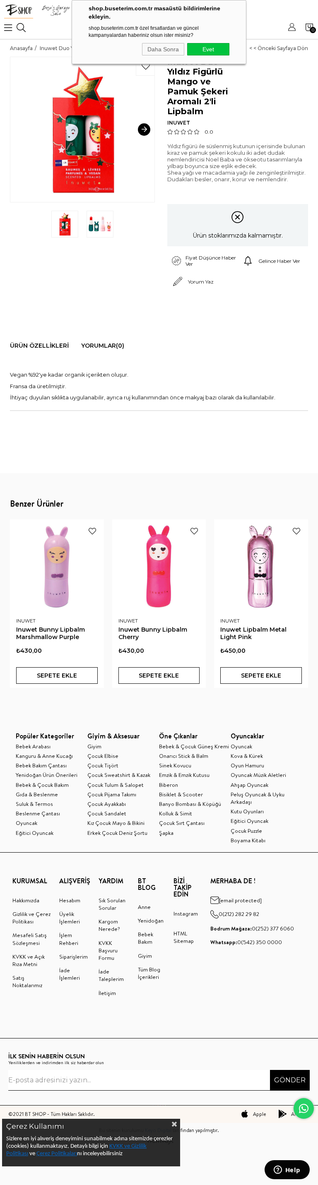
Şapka (166, 832)
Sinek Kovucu (175, 765)
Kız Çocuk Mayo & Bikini (116, 823)
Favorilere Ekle (92, 531)
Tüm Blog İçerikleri (149, 973)
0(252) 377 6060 (252, 928)
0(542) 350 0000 (246, 942)
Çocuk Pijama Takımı (111, 794)
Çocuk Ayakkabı (106, 804)
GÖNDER (290, 1080)
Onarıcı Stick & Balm (183, 756)
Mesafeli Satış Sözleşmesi (29, 938)
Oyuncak (26, 823)
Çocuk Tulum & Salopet (115, 784)
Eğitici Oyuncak (34, 832)
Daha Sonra (163, 49)
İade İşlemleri (69, 973)
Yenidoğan (151, 920)
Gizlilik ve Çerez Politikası (31, 917)
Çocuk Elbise (102, 756)
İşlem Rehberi (68, 938)
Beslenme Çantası (38, 813)
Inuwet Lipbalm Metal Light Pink (253, 633)
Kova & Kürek (247, 756)
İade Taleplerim (111, 975)
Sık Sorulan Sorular (112, 904)
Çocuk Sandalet (106, 813)
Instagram (185, 913)
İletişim (107, 993)
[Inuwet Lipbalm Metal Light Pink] (261, 566)
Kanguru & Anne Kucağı (44, 756)
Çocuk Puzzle (246, 830)
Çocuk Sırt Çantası (182, 823)
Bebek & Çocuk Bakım (42, 784)
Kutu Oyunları (247, 811)
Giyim (94, 746)
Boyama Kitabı (248, 840)
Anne (144, 907)
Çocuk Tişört (102, 765)
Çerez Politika (53, 1154)
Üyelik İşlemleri (69, 917)
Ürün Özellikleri (39, 345)
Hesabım (69, 900)
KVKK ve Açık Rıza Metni (28, 960)
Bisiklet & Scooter (181, 794)
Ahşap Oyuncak (249, 784)
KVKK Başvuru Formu (108, 950)
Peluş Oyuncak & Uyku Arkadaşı (257, 798)
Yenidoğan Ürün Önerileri (46, 775)
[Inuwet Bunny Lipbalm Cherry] (159, 566)
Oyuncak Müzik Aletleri (258, 775)
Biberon (168, 784)
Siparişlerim (73, 956)
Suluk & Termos (34, 804)
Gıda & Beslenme (37, 794)
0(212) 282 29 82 (239, 914)
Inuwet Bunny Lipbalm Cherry (152, 633)
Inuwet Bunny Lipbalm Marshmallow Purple (50, 633)
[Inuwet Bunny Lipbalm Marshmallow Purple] (57, 566)
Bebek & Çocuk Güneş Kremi (194, 746)
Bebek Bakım (145, 937)
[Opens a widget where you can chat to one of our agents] (287, 1170)
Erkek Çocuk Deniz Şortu (117, 832)
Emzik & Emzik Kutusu (184, 775)
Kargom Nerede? (109, 925)
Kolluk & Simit (175, 813)
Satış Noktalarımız (27, 981)
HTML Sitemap (183, 937)
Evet (208, 49)
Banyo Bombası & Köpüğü (190, 804)
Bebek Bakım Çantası (41, 765)
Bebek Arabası (33, 746)
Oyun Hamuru (247, 765)
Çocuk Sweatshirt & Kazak (118, 775)
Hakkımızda (25, 900)
